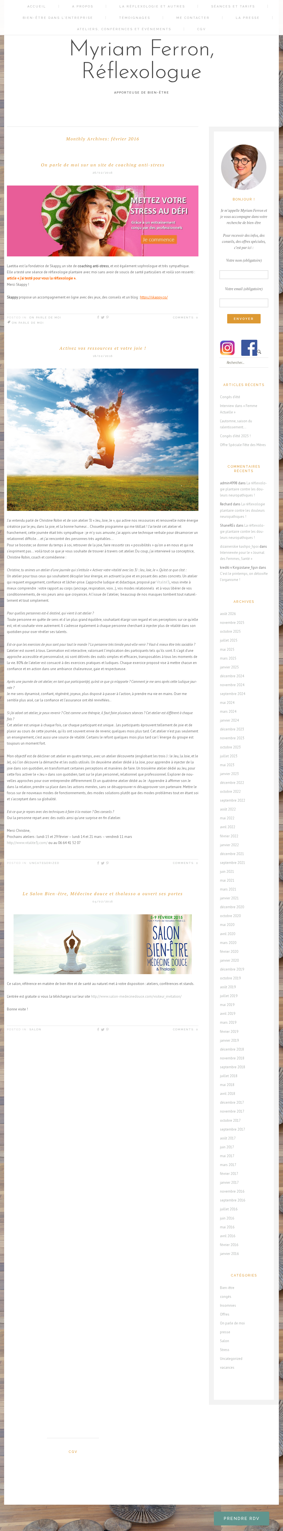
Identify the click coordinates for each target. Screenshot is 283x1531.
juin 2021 (227, 871)
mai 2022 (227, 818)
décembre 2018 (232, 1049)
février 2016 (229, 1244)
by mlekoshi (144, 1510)
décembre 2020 (232, 907)
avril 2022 (227, 827)
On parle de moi (45, 317)
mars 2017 (228, 1164)
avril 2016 (227, 1236)
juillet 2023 (228, 756)
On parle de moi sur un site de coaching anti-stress (103, 165)
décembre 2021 (232, 853)
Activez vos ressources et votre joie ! (102, 348)
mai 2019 (227, 1004)
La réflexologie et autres (152, 6)
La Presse (248, 18)
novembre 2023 (232, 738)
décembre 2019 (232, 969)
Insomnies (228, 1305)
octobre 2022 (230, 791)
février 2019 (229, 1031)
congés (225, 1296)
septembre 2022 (232, 800)
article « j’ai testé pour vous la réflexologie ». (41, 278)
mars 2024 (228, 711)
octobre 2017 (230, 1120)
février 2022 (229, 836)
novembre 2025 (232, 622)
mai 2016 (227, 1227)
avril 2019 (227, 1013)
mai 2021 (227, 880)
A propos (82, 6)
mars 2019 (228, 1022)
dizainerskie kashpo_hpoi (239, 546)
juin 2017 (227, 1147)
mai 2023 (227, 765)
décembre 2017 (232, 1102)
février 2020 (229, 951)
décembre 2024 (232, 676)
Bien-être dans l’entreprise (58, 18)
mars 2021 (228, 889)
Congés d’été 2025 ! (235, 436)
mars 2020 (228, 942)
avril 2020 (227, 934)
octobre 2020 (230, 916)
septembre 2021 (232, 862)
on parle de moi (28, 322)
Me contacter (193, 18)
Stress (224, 1349)
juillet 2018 (228, 1076)
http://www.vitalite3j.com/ (27, 842)
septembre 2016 (232, 1200)
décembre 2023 (232, 729)
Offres (224, 1314)
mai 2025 (227, 649)
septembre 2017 (232, 1129)
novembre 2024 (232, 685)
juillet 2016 (228, 1209)
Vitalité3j (163, 582)
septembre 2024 (232, 693)
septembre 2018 (232, 1067)
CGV (201, 29)
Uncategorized (44, 862)
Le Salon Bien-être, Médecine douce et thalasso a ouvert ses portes (103, 894)
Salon (35, 1029)
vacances (227, 1367)
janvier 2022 (229, 845)
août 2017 (228, 1138)
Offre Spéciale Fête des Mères (243, 444)
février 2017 (229, 1173)
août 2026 (228, 613)
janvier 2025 (229, 667)
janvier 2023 (229, 773)
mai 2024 (227, 702)
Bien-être (227, 1287)
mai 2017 (227, 1156)
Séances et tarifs (233, 6)
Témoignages (134, 18)
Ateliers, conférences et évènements (124, 29)
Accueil (36, 6)
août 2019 (228, 987)
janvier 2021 (229, 898)
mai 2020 (227, 924)
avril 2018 (227, 1093)
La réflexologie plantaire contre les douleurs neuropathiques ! (243, 489)
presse (225, 1332)
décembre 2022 (232, 782)
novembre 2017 (232, 1111)
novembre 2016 (232, 1191)
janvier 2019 (229, 1040)
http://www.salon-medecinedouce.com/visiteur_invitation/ (136, 996)
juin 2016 (227, 1218)
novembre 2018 (232, 1058)
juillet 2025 (228, 640)
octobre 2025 (230, 631)
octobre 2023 (230, 747)
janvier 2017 (229, 1182)
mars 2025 (228, 658)
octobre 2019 (230, 978)
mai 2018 (227, 1084)
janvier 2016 (229, 1253)
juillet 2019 (228, 996)
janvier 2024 (229, 720)
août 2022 (228, 809)
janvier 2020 (229, 960)
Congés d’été (230, 397)
